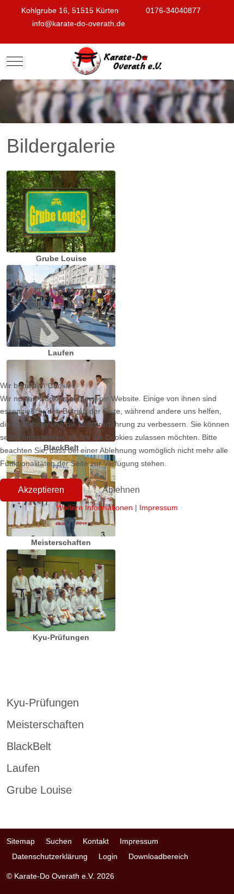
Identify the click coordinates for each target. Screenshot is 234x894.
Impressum (158, 507)
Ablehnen (121, 489)
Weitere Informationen (94, 507)
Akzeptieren (41, 489)
